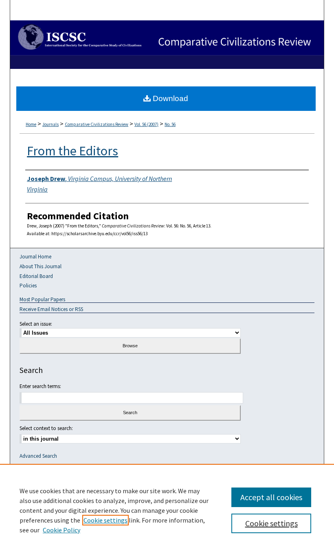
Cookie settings (105, 520)
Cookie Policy (61, 530)
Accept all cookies (271, 497)
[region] (167, 510)
